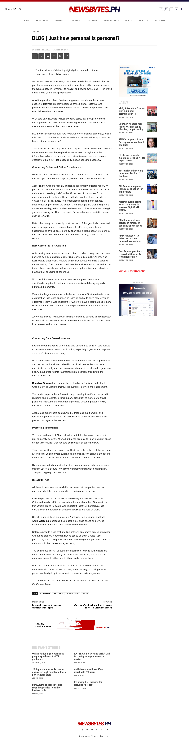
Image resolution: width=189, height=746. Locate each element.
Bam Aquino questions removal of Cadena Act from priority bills (130, 254)
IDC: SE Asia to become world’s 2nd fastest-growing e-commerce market (92, 656)
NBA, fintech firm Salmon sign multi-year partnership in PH (132, 111)
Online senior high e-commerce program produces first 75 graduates (48, 656)
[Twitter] (176, 9)
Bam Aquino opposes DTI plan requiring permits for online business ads (47, 687)
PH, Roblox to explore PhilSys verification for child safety (131, 189)
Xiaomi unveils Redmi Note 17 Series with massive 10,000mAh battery (130, 205)
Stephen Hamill (42, 50)
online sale (58, 594)
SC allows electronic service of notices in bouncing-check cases (130, 223)
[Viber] (60, 56)
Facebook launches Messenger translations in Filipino (46, 606)
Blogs (36, 31)
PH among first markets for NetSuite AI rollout (88, 683)
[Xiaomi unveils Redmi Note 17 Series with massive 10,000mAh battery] (152, 205)
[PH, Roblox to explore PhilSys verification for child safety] (152, 189)
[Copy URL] (66, 56)
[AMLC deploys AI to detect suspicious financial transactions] (152, 239)
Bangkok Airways (41, 383)
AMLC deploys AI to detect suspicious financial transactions (130, 238)
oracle (85, 594)
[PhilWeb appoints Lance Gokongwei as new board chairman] (152, 143)
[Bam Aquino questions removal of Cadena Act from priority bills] (152, 254)
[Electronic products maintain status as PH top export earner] (152, 158)
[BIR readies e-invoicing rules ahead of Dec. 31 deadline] (152, 174)
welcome (44, 521)
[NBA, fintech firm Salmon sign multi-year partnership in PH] (152, 111)
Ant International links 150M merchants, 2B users (88, 670)
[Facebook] (161, 9)
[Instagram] (166, 9)
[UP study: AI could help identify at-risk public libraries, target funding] (152, 127)
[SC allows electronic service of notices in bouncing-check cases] (152, 223)
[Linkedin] (171, 9)
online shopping (72, 594)
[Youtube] (106, 729)
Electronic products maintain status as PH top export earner (132, 158)
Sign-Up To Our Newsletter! (132, 271)
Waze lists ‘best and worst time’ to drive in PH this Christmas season (93, 606)
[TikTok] (97, 729)
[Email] (54, 56)
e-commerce (45, 594)
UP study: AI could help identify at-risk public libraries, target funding (131, 126)
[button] (182, 9)
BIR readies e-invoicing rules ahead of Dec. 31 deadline (131, 173)
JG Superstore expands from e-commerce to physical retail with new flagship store (49, 672)
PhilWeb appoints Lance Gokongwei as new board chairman (131, 142)
